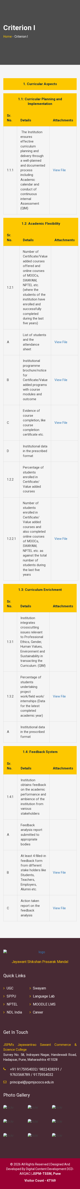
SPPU (11, 996)
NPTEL (12, 1004)
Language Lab (44, 996)
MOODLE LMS (44, 1004)
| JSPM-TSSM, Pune (46, 1173)
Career (38, 1012)
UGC (10, 988)
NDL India (14, 1012)
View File (59, 170)
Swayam (39, 988)
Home (7, 36)
